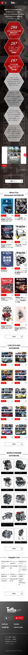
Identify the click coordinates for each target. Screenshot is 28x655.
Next (24, 155)
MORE (14, 336)
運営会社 (14, 648)
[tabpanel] (14, 158)
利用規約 (14, 650)
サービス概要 (8, 648)
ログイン (5, 2)
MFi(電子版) (5, 639)
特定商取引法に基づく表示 (11, 652)
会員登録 (2, 2)
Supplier (5, 635)
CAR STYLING (18, 639)
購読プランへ (14, 181)
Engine (16, 635)
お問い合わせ (8, 650)
